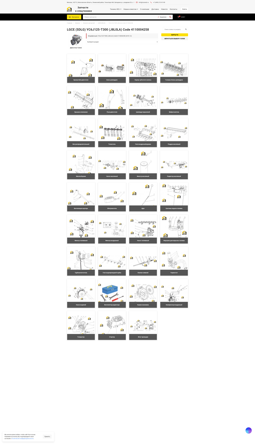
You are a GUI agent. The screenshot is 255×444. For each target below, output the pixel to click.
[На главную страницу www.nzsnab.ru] (69, 9)
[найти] (170, 17)
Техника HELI (115, 9)
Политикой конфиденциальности (22, 438)
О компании (144, 9)
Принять (47, 436)
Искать (186, 29)
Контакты (173, 9)
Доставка (155, 9)
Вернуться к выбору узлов (175, 38)
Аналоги (163, 17)
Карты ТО (174, 35)
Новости (164, 9)
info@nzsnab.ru (144, 2)
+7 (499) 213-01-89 (159, 2)
